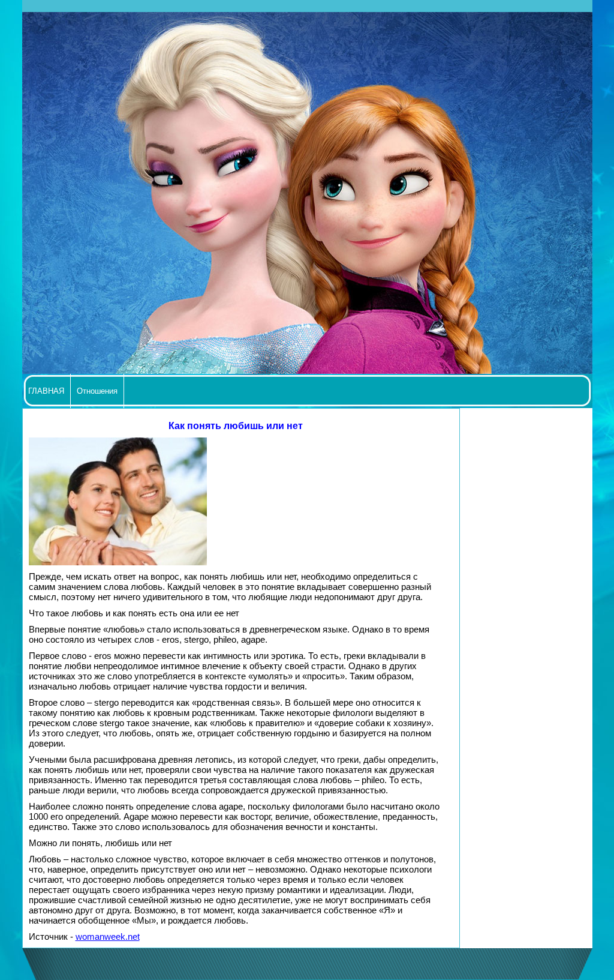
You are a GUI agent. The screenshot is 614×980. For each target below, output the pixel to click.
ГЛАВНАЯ (46, 390)
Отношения (97, 390)
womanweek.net (108, 936)
